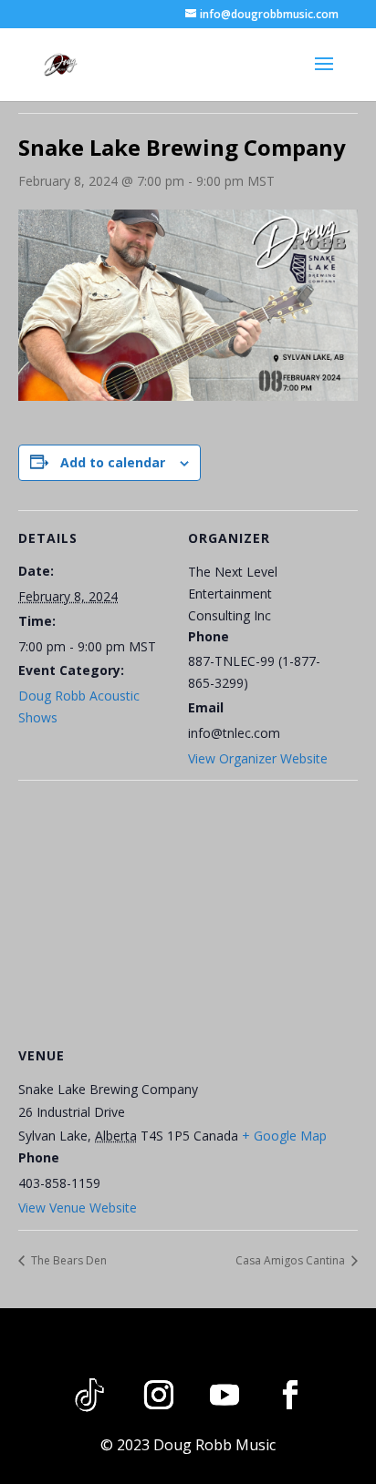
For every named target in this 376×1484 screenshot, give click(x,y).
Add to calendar (112, 462)
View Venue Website (77, 1207)
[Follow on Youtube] (224, 1395)
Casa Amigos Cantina (291, 1260)
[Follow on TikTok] (89, 1395)
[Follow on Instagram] (159, 1395)
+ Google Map (284, 1135)
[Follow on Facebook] (290, 1395)
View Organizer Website (258, 758)
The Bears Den (67, 1260)
